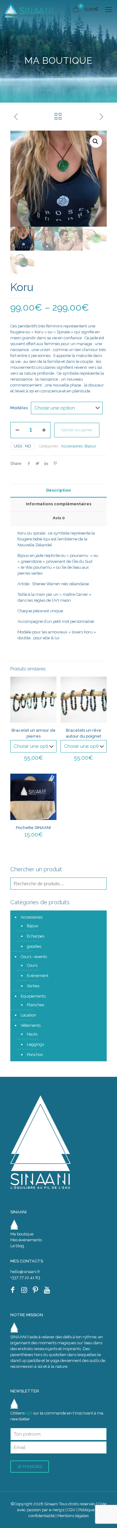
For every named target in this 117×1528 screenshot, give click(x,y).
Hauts (32, 1034)
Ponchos (35, 1054)
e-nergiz (57, 1509)
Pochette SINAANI (33, 827)
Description (58, 490)
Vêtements (31, 1025)
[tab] (58, 491)
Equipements (33, 996)
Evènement (37, 975)
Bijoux (90, 446)
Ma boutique (21, 1234)
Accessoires (72, 446)
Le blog (17, 1245)
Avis (59, 518)
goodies (34, 946)
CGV (71, 1509)
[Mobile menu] (108, 9)
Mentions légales (73, 1515)
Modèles (19, 407)
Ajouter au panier (77, 430)
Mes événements (26, 1240)
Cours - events (34, 956)
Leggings (35, 1044)
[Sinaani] (28, 9)
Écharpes (35, 936)
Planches (35, 1004)
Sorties (33, 986)
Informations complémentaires (58, 504)
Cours (32, 965)
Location (28, 1015)
